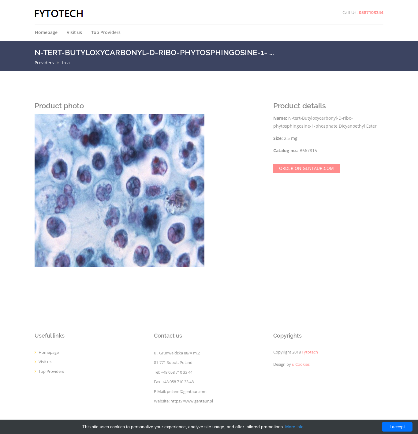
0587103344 (371, 12)
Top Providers (106, 32)
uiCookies (301, 364)
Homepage (46, 32)
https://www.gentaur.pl (191, 401)
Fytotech (310, 352)
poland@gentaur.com (187, 391)
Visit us (74, 32)
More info (294, 426)
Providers (44, 62)
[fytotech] (59, 13)
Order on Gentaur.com (306, 168)
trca (66, 62)
